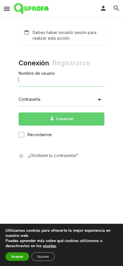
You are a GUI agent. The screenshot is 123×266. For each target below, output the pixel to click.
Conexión (34, 63)
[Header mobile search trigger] (116, 8)
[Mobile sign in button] (103, 8)
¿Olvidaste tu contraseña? (52, 155)
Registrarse (71, 63)
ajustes (49, 246)
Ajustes (43, 256)
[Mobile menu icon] (7, 8)
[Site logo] (32, 8)
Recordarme (39, 134)
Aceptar (17, 256)
